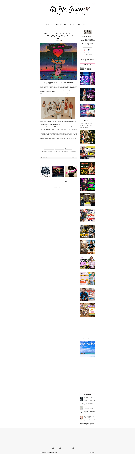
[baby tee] (87, 269)
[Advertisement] (87, 325)
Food (65, 24)
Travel (52, 24)
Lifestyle (79, 24)
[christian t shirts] (87, 221)
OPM (67, 151)
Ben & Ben (45, 151)
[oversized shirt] (87, 143)
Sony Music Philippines (72, 151)
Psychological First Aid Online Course (86, 123)
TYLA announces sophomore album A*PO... (69, 180)
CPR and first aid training (84, 127)
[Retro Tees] (87, 174)
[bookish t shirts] (87, 206)
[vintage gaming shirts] (87, 300)
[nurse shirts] (87, 316)
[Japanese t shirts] (87, 237)
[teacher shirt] (87, 284)
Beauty (74, 24)
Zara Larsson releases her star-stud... (58, 179)
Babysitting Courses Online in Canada (86, 125)
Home (47, 24)
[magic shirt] (87, 100)
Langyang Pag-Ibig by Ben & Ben (58, 151)
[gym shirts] (87, 253)
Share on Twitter (60, 148)
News (84, 24)
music (65, 151)
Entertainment (59, 24)
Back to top (92, 452)
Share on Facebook (49, 148)
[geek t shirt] (87, 116)
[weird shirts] (87, 190)
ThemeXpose (49, 452)
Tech (70, 24)
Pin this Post (69, 148)
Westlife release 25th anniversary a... (45, 179)
